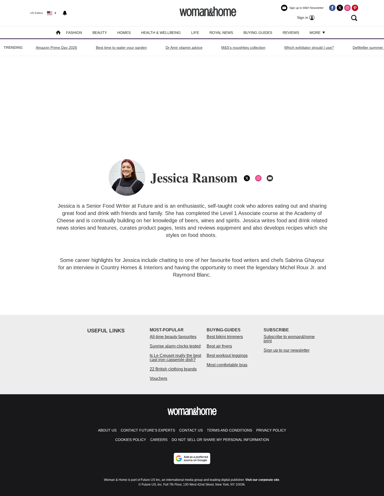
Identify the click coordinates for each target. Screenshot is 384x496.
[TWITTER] (247, 178)
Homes (124, 33)
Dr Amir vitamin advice (184, 47)
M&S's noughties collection (243, 47)
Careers (158, 440)
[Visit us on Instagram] (347, 8)
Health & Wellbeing (161, 33)
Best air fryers (219, 346)
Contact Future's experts (148, 430)
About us (107, 430)
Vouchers (158, 378)
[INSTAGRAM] (258, 178)
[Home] (58, 33)
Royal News (221, 33)
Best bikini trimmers (225, 336)
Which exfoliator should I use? (309, 47)
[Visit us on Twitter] (340, 8)
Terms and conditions (229, 430)
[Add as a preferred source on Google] (192, 458)
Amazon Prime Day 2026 (56, 47)
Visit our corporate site (262, 480)
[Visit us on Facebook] (332, 8)
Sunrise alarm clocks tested (175, 346)
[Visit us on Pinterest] (355, 8)
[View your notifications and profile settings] (65, 13)
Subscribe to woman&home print (289, 338)
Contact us (191, 430)
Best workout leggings (227, 355)
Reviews (291, 33)
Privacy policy (271, 430)
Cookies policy (130, 440)
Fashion (74, 33)
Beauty (99, 33)
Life (195, 33)
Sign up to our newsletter (287, 350)
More (316, 33)
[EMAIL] (270, 178)
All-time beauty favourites (173, 336)
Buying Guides (257, 33)
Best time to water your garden (121, 47)
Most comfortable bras (227, 365)
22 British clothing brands (173, 369)
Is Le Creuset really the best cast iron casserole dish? (175, 357)
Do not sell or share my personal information (220, 440)
